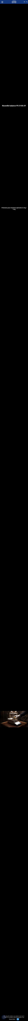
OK (18, 1019)
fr (24, 2)
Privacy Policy (12, 1019)
